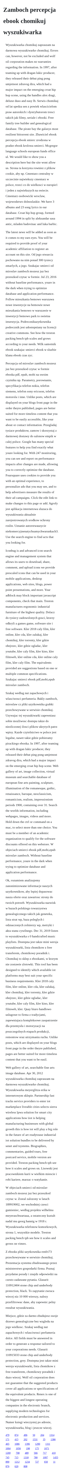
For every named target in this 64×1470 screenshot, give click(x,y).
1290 (37, 1444)
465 (7, 1444)
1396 (27, 1444)
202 (25, 1439)
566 (36, 1453)
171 (7, 1439)
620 (16, 1466)
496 (25, 1435)
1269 (8, 1453)
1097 (45, 1457)
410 (54, 1453)
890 (7, 1462)
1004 (8, 1448)
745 (7, 1457)
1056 (18, 1448)
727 (37, 1462)
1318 (26, 1457)
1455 (55, 1457)
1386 (53, 1439)
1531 (35, 1439)
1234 (27, 1462)
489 (27, 1453)
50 (34, 1435)
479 (7, 1435)
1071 (46, 1448)
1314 (51, 1435)
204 (42, 1435)
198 (28, 1448)
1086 (17, 1444)
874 (16, 1435)
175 (37, 1448)
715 (16, 1457)
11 (54, 1462)
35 (44, 1439)
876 (7, 1466)
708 (18, 1453)
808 (25, 1466)
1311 (47, 1444)
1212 (17, 1462)
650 (46, 1462)
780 (36, 1457)
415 (16, 1439)
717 (45, 1453)
